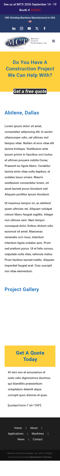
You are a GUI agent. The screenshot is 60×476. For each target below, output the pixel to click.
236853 (35, 10)
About (34, 428)
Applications (15, 433)
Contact (37, 439)
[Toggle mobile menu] (53, 41)
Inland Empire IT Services (40, 457)
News (21, 439)
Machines (38, 433)
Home (18, 428)
